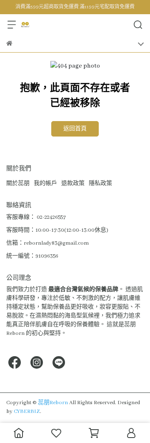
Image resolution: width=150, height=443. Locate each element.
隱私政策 (100, 183)
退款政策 (73, 183)
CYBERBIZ (27, 411)
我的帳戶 (45, 183)
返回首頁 (75, 128)
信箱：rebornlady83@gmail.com (47, 243)
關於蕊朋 (18, 183)
